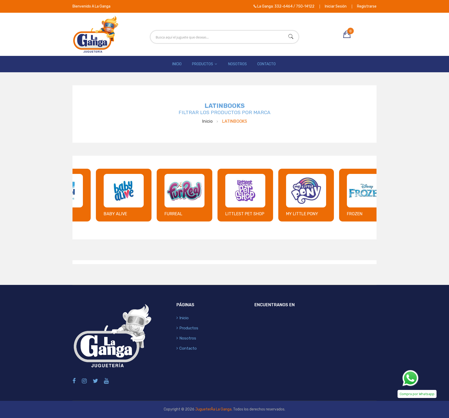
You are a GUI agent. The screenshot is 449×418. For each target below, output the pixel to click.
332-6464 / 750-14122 (294, 6)
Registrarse (367, 6)
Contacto (266, 64)
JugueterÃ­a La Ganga (213, 409)
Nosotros (237, 64)
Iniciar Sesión (336, 6)
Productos (203, 64)
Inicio (177, 64)
